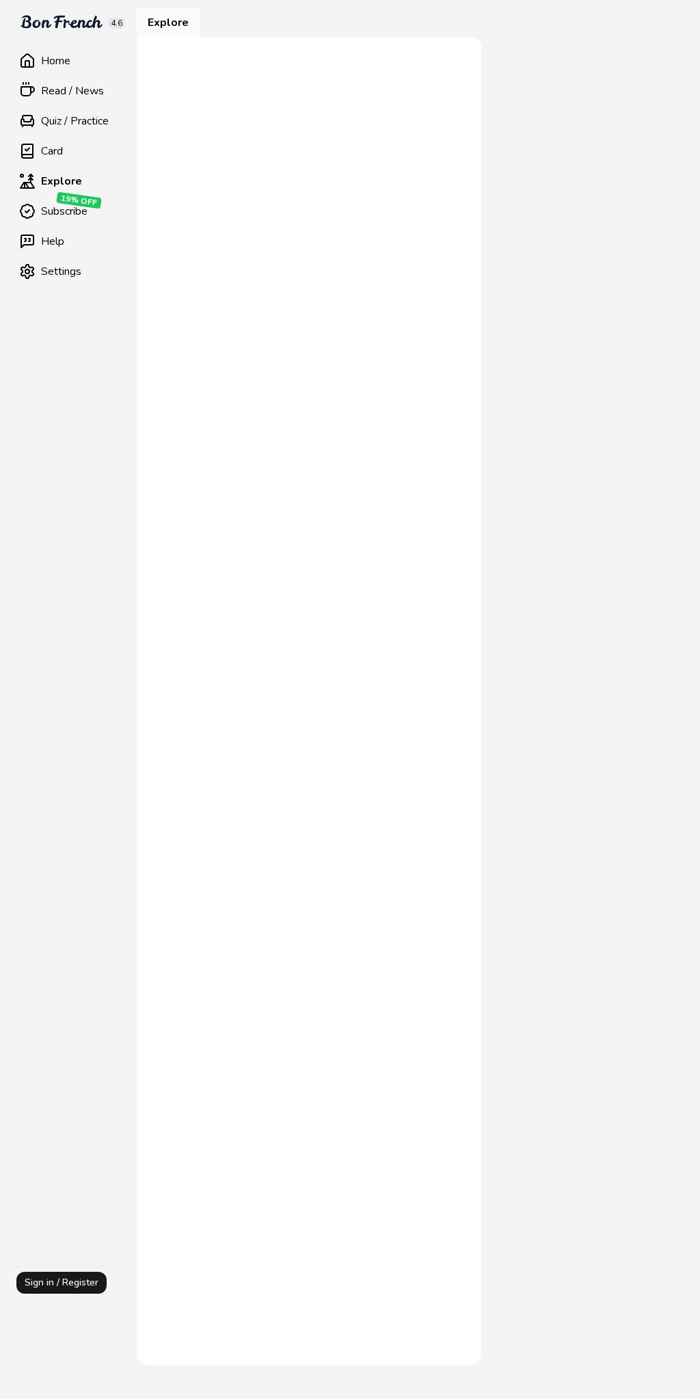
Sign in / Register (61, 1282)
